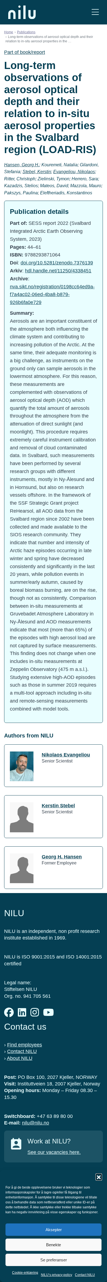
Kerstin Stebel (58, 805)
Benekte (53, 1244)
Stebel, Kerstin (36, 171)
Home (8, 32)
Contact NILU (85, 1275)
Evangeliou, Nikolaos (74, 171)
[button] (99, 1176)
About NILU (19, 1058)
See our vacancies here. (54, 1152)
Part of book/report (24, 52)
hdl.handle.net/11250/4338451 (58, 270)
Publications (26, 32)
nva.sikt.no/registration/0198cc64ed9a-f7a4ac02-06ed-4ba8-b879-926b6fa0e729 (52, 294)
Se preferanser (53, 1260)
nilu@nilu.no (35, 1123)
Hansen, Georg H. (21, 164)
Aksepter (54, 1229)
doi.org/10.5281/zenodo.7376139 (57, 263)
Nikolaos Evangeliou (66, 755)
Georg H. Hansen (62, 857)
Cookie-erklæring (25, 1273)
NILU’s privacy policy (56, 1275)
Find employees (24, 1045)
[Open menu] (95, 12)
